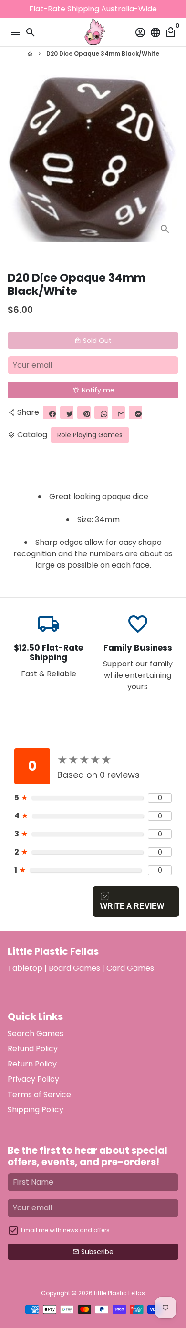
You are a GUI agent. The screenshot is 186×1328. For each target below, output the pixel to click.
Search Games (35, 1033)
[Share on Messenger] (135, 412)
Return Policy (32, 1063)
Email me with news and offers (65, 1230)
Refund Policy (33, 1048)
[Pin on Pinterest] (84, 412)
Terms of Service (39, 1094)
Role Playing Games (90, 435)
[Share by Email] (118, 412)
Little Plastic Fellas (119, 1293)
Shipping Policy (35, 1109)
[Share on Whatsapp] (101, 412)
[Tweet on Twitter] (66, 412)
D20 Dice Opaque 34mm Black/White (102, 54)
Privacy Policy (33, 1079)
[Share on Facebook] (49, 412)
